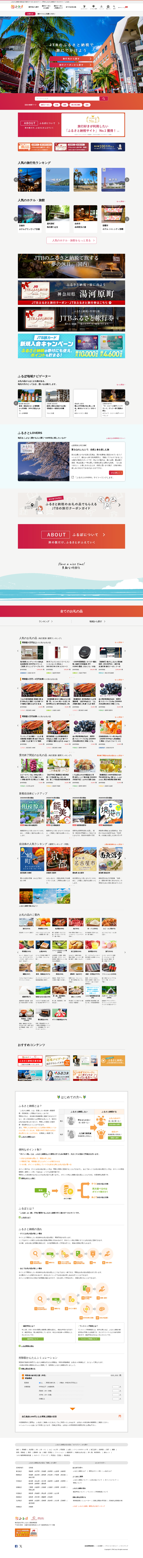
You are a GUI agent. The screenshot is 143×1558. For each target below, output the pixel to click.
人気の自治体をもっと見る (113, 844)
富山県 (37, 1481)
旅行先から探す (34, 7)
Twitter (21, 1546)
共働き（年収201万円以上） (68, 1383)
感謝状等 (69, 1452)
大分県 (57, 1500)
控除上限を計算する (28, 1369)
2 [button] (72, 678)
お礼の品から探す (114, 1124)
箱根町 (112, 673)
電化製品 (67, 1455)
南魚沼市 (27, 404)
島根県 (37, 1493)
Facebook (16, 1546)
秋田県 (50, 1471)
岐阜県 (31, 1483)
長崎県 (44, 1500)
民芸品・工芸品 (56, 1455)
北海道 (29, 673)
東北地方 (19, 1471)
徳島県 (31, 1497)
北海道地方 (23, 673)
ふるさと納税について (80, 1480)
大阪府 (80, 673)
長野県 (107, 710)
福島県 (63, 1471)
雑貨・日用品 (48, 1452)
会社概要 (99, 1546)
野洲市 (58, 673)
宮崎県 (63, 1500)
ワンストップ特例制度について (97, 1492)
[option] (30, 180)
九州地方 (22, 710)
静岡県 (37, 1483)
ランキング (44, 621)
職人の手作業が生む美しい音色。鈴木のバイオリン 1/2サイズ (85, 408)
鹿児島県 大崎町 (26, 873)
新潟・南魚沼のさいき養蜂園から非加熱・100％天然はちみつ (29, 408)
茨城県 (31, 1475)
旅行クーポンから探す (46, 7)
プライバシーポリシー (111, 1546)
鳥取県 (54, 786)
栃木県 (37, 1475)
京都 (56, 105)
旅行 (17, 1449)
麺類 (113, 1449)
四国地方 (19, 1497)
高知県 (50, 1497)
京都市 (58, 710)
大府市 (81, 404)
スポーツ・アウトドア (41, 1455)
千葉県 (57, 1475)
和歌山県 (32, 1490)
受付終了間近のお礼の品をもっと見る (109, 755)
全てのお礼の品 (71, 7)
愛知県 (77, 404)
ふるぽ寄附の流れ (27, 1346)
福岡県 (31, 1500)
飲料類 (101, 1449)
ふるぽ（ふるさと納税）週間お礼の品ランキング (89, 1506)
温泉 (87, 105)
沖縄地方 (19, 1507)
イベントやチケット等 (80, 1449)
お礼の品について (96, 1480)
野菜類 (63, 1449)
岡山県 (44, 1493)
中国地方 (48, 786)
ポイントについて (111, 1480)
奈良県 (63, 1487)
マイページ (101, 7)
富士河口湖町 (76, 105)
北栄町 (111, 786)
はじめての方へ (83, 7)
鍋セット (107, 1452)
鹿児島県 (28, 710)
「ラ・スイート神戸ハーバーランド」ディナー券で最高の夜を (112, 408)
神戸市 (109, 404)
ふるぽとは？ (26, 1217)
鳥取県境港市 (105, 825)
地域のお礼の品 (80, 1452)
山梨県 (57, 1481)
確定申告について (32, 1339)
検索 (114, 7)
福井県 (50, 1481)
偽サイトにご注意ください (46, 14)
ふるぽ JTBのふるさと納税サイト (17, 7)
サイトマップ (124, 1546)
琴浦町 (58, 786)
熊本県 (50, 1500)
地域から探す (96, 621)
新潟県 (21, 404)
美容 (29, 1452)
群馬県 (44, 1475)
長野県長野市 (79, 825)
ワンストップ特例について (89, 1339)
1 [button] (70, 678)
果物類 (24, 1449)
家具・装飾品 (20, 1452)
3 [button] (74, 678)
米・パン (43, 1449)
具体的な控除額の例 (115, 1500)
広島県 (49, 404)
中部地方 (101, 710)
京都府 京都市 (51, 873)
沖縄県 (31, 1507)
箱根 (64, 105)
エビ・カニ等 (53, 1449)
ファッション (59, 1452)
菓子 (107, 1449)
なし (41, 1383)
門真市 (84, 673)
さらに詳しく (115, 473)
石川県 (28, 786)
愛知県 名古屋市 (78, 873)
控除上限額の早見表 (99, 1500)
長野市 (111, 710)
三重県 (31, 1487)
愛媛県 (44, 1497)
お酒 (69, 1449)
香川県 (37, 1497)
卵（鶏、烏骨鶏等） (94, 1452)
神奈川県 (107, 673)
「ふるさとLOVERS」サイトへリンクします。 (94, 477)
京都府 (54, 710)
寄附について (77, 1483)
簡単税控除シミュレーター (82, 1500)
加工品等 (94, 1449)
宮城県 (44, 1471)
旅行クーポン (45, 105)
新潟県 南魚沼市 (104, 873)
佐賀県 (37, 1500)
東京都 (63, 1475)
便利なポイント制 (95, 1471)
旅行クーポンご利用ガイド (58, 7)
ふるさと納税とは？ (28, 1137)
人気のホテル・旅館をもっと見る (71, 240)
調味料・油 (37, 1452)
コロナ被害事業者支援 (23, 1455)
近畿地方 (48, 673)
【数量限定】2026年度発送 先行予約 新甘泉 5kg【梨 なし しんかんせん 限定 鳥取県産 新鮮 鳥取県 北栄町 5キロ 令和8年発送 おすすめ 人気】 (110, 779)
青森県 (31, 1471)
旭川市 (33, 673)
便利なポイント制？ (28, 1178)
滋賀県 (54, 673)
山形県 (57, 1471)
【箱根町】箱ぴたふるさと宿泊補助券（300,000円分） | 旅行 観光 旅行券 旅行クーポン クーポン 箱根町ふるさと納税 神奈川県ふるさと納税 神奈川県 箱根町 (110, 666)
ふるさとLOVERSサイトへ (115, 438)
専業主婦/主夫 (50, 1383)
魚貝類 (31, 1449)
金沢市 (32, 786)
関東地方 (101, 673)
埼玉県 (50, 1475)
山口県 (57, 1493)
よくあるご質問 (93, 7)
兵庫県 (104, 404)
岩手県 (37, 1471)
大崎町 (33, 710)
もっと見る (120, 201)
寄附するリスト (108, 7)
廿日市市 (54, 404)
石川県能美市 (53, 825)
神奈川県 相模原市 (29, 825)
